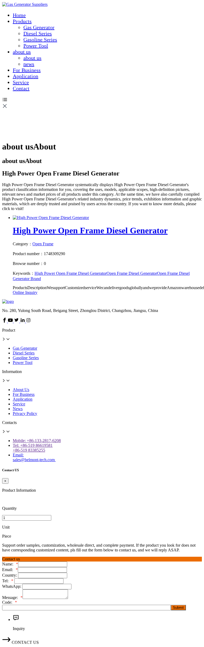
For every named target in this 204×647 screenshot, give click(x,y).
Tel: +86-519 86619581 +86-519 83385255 (33, 447)
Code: (9, 602)
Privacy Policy (25, 413)
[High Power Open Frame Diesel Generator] (51, 217)
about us (22, 52)
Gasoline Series (40, 39)
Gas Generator (38, 27)
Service (21, 82)
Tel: (7, 581)
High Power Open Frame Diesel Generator (90, 230)
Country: (10, 575)
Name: (10, 564)
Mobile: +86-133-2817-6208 (37, 440)
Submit (178, 608)
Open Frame (42, 244)
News (18, 408)
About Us (21, 389)
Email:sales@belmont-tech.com (34, 457)
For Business (27, 70)
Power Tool (35, 46)
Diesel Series (37, 33)
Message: (12, 597)
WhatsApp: (12, 586)
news (28, 64)
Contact (21, 88)
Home (19, 15)
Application (25, 76)
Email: (10, 569)
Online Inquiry (25, 292)
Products (22, 21)
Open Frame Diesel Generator (132, 273)
